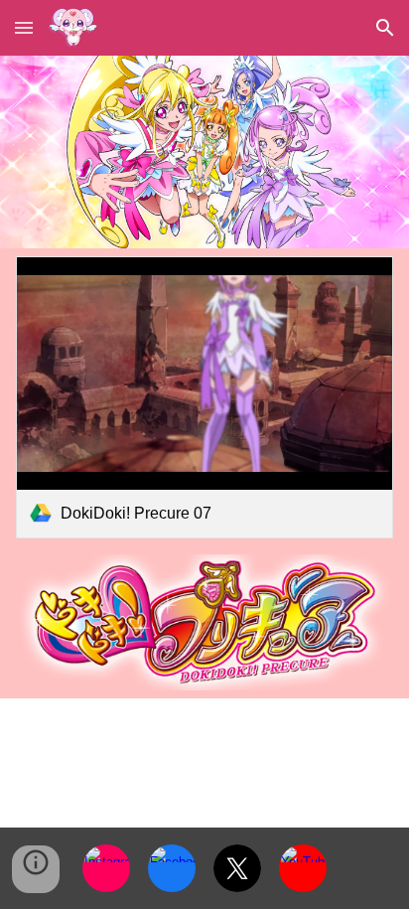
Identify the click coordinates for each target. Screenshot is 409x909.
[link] (204, 397)
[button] (24, 27)
